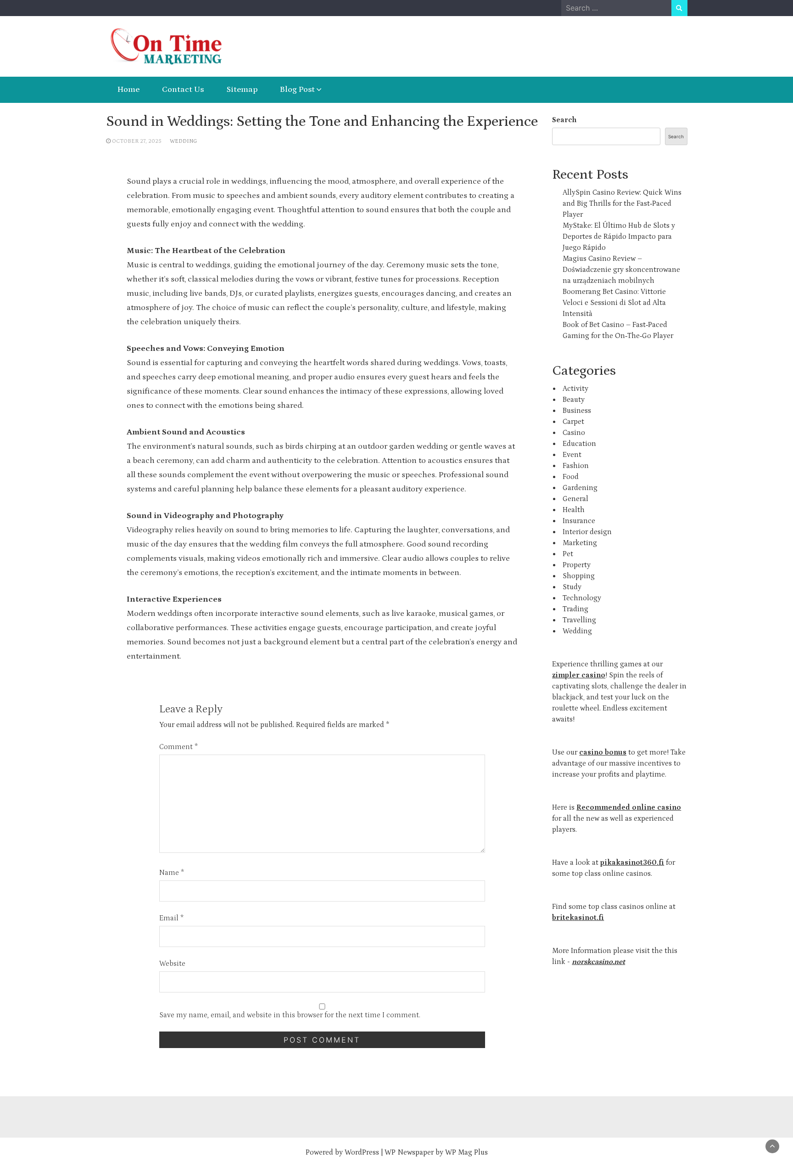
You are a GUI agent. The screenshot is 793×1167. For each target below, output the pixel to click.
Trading (575, 609)
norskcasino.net (598, 962)
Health (574, 510)
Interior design (587, 532)
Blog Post (297, 89)
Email (171, 918)
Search (564, 120)
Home (128, 89)
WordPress (362, 1152)
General (575, 499)
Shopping (579, 576)
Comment (178, 747)
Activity (575, 388)
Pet (568, 554)
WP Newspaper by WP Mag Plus (436, 1152)
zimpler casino (578, 675)
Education (579, 444)
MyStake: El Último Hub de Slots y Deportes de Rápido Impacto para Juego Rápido (619, 236)
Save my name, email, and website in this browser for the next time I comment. (289, 1015)
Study (572, 587)
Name (171, 872)
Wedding (183, 141)
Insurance (579, 521)
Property (577, 565)
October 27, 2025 (137, 141)
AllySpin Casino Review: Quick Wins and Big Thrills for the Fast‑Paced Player (622, 203)
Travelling (579, 620)
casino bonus (602, 752)
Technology (582, 598)
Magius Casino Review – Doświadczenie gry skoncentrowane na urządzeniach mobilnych (621, 269)
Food (571, 477)
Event (572, 455)
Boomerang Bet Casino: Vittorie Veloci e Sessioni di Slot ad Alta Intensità (614, 303)
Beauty (574, 399)
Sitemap (241, 89)
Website (172, 963)
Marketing (580, 543)
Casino (574, 432)
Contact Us (183, 89)
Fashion (576, 466)
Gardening (580, 488)
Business (577, 410)
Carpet (573, 421)
